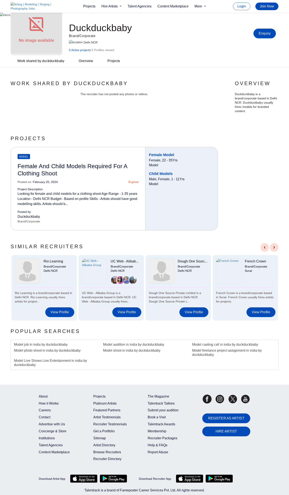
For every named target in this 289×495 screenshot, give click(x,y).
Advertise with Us (52, 424)
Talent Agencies (139, 6)
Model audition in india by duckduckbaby (133, 344)
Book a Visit (157, 417)
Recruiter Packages (162, 438)
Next (274, 247)
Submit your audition (163, 410)
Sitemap (99, 438)
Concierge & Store (52, 431)
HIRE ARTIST (226, 431)
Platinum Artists (105, 403)
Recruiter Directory (107, 459)
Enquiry (265, 33)
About (43, 396)
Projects (89, 6)
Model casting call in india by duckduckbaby (225, 344)
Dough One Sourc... (192, 261)
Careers (45, 410)
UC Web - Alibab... (124, 261)
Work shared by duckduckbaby (40, 61)
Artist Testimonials (107, 417)
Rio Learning (53, 261)
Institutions (47, 438)
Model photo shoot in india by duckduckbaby (47, 350)
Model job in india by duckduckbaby (41, 344)
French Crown (255, 261)
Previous (264, 247)
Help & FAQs (157, 445)
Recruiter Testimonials (110, 424)
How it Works (49, 403)
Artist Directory (104, 445)
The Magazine (158, 396)
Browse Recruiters (107, 452)
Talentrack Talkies (161, 403)
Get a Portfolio (104, 431)
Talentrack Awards (161, 424)
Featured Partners (106, 410)
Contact (44, 417)
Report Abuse (158, 452)
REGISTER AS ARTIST (226, 418)
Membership (157, 431)
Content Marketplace (173, 6)
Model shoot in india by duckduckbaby (131, 350)
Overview (86, 61)
